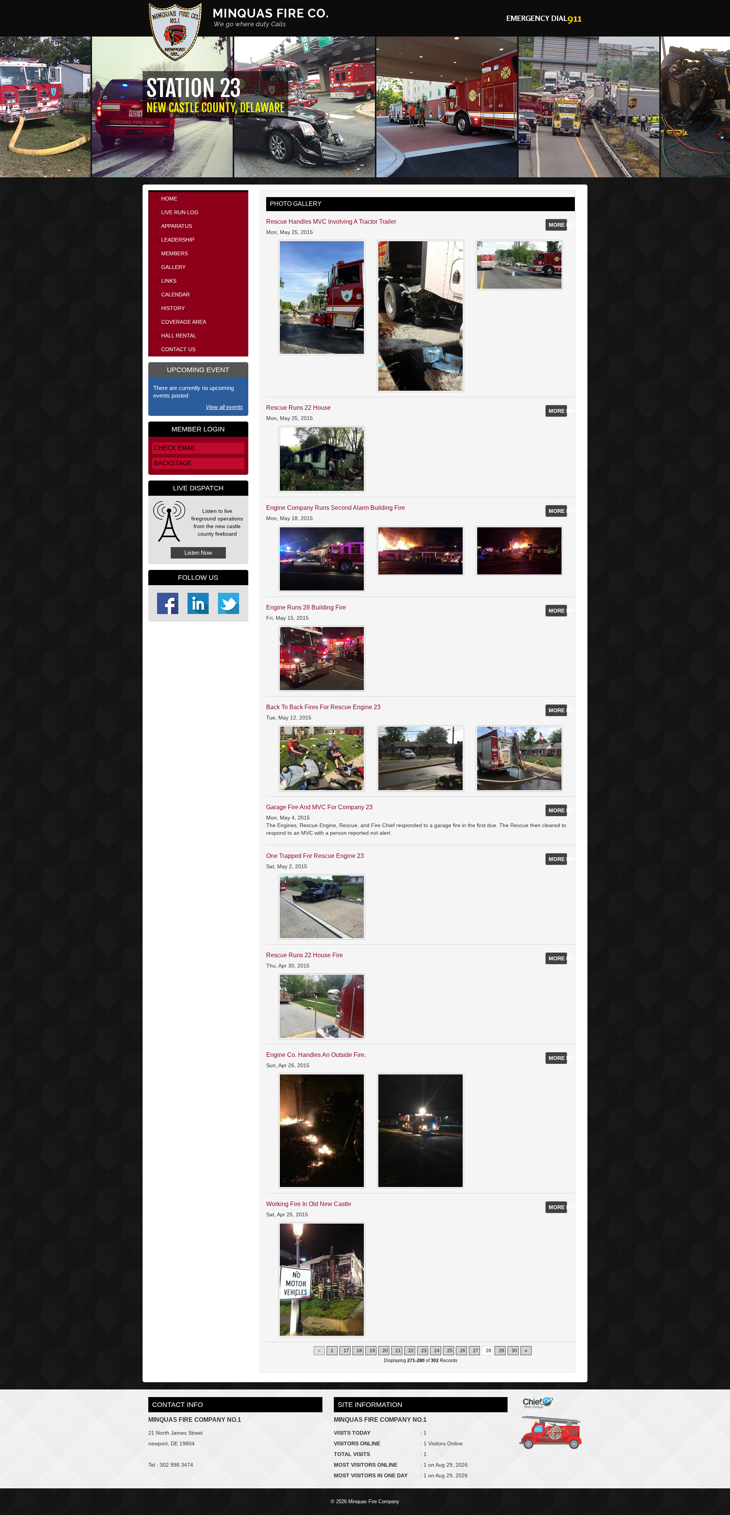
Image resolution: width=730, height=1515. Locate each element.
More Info (558, 225)
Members (174, 253)
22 (411, 1350)
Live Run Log (179, 212)
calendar (175, 294)
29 (501, 1350)
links (168, 281)
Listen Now (198, 552)
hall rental (178, 336)
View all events (224, 407)
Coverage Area (183, 322)
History (173, 308)
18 (359, 1350)
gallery (173, 267)
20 (385, 1350)
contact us (178, 349)
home (169, 199)
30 (514, 1350)
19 (372, 1350)
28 (488, 1350)
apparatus (176, 226)
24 (437, 1350)
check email (175, 448)
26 (462, 1350)
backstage (173, 463)
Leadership (177, 240)
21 (398, 1350)
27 (475, 1350)
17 (346, 1350)
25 (449, 1350)
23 (424, 1350)
